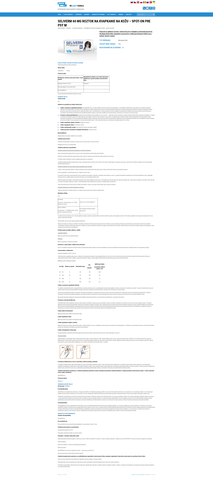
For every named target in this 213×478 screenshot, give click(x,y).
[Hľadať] (153, 14)
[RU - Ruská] (147, 2)
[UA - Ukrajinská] (154, 2)
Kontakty (129, 14)
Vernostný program (98, 14)
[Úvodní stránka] (70, 6)
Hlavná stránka (61, 28)
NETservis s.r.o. (148, 474)
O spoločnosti (68, 14)
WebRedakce (142, 474)
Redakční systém (135, 474)
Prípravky (79, 14)
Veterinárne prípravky (77, 28)
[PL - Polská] (141, 2)
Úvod (59, 14)
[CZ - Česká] (135, 2)
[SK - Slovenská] (131, 2)
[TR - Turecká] (150, 2)
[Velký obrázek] (77, 60)
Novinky (86, 14)
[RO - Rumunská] (144, 2)
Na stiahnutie (111, 14)
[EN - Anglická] (138, 2)
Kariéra (120, 14)
